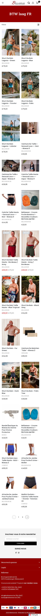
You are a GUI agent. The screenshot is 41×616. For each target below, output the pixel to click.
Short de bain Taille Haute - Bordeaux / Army (10, 262)
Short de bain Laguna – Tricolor (9, 102)
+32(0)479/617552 (8, 587)
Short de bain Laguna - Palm (27, 102)
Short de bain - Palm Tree (29, 392)
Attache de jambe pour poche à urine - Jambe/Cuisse (10, 496)
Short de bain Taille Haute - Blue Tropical (10, 306)
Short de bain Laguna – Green (8, 59)
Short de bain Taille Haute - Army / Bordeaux (29, 262)
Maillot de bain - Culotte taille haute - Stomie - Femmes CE (29, 497)
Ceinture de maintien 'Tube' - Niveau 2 (30, 349)
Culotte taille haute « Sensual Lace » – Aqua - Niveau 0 (29, 176)
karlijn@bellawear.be (9, 597)
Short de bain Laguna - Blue (27, 59)
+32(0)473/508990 (8, 589)
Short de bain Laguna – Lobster (9, 145)
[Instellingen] (33, 3)
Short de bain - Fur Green (9, 349)
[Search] (29, 3)
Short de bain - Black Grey (30, 306)
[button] (34, 615)
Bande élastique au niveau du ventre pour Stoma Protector (10, 429)
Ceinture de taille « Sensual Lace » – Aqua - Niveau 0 (10, 176)
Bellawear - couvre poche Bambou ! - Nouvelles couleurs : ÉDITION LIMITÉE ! (29, 215)
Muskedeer (31, 613)
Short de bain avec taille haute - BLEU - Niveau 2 (10, 460)
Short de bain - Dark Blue (10, 392)
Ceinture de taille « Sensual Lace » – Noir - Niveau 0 (30, 146)
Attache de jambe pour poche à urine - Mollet (29, 460)
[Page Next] (27, 517)
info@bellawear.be (8, 595)
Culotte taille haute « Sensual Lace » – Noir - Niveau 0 (10, 214)
